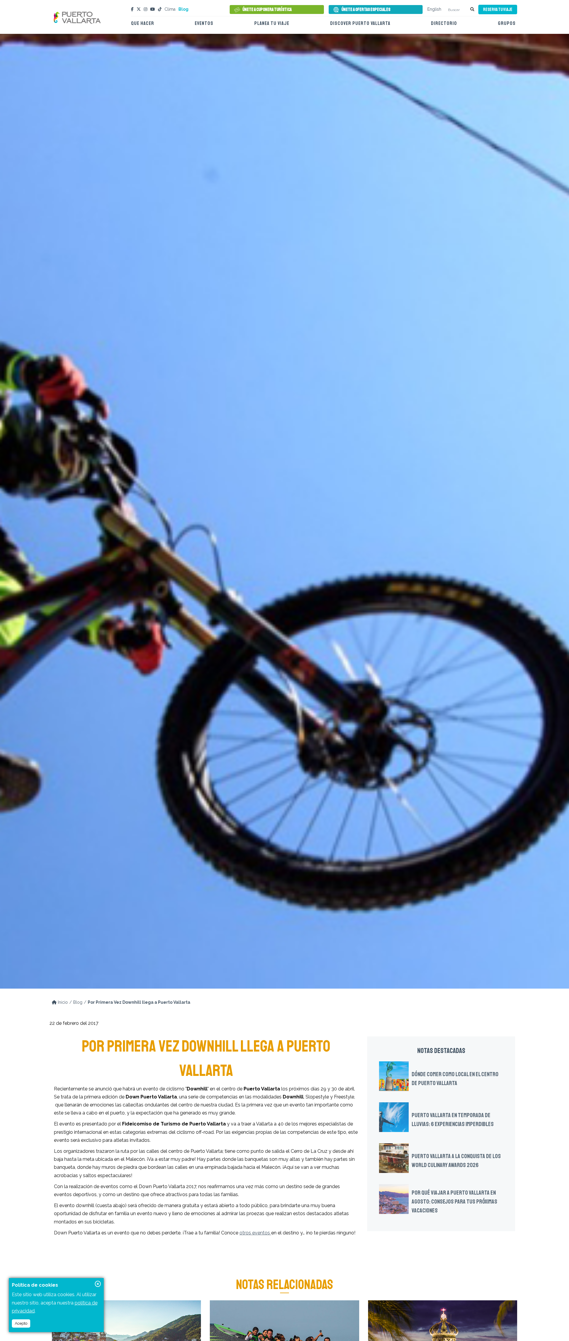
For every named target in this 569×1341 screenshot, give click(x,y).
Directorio (444, 23)
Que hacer (142, 23)
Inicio (62, 1002)
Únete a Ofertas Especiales (365, 9)
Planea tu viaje (271, 23)
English (434, 9)
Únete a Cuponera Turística (267, 9)
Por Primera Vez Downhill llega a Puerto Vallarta (139, 1002)
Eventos (204, 23)
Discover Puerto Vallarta (360, 23)
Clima (169, 9)
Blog (183, 9)
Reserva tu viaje (497, 9)
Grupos (507, 23)
